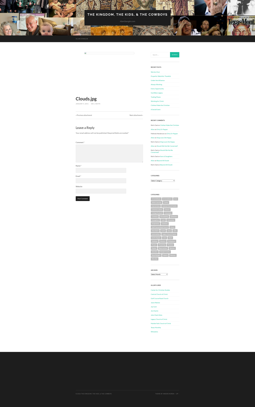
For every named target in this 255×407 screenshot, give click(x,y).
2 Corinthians (167, 199)
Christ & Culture (157, 209)
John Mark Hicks (156, 315)
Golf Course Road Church (160, 227)
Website (79, 186)
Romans (172, 248)
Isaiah (163, 230)
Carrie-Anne (156, 206)
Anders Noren (168, 394)
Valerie (165, 255)
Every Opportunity (157, 89)
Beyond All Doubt (163, 160)
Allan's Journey (156, 202)
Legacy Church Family (169, 234)
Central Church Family (169, 206)
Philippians (171, 241)
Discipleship (164, 216)
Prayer (154, 245)
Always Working (156, 84)
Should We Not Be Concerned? (167, 146)
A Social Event (155, 109)
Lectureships (156, 234)
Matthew (154, 241)
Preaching (162, 245)
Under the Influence (158, 80)
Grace (172, 227)
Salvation (155, 252)
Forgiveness (155, 223)
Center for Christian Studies (160, 290)
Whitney (173, 255)
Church (167, 209)
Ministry (162, 241)
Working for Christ (157, 101)
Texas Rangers (156, 255)
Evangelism (155, 220)
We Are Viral (155, 72)
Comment (80, 142)
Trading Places (156, 97)
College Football (157, 213)
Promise (170, 245)
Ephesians (174, 216)
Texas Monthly (156, 327)
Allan (152, 129)
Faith (163, 220)
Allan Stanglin (82, 39)
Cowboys (155, 216)
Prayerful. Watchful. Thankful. (161, 76)
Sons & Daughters (166, 156)
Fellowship (170, 220)
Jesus (169, 230)
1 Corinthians (156, 199)
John (175, 230)
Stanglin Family (165, 252)
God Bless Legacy (157, 93)
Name (78, 166)
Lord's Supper (156, 238)
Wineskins (154, 332)
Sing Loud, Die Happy (164, 138)
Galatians (165, 223)
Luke (164, 238)
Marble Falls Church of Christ (161, 323)
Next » (136, 115)
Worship (154, 259)
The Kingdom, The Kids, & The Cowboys (127, 14)
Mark (170, 238)
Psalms (154, 248)
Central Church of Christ (159, 294)
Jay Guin (154, 307)
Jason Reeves (155, 303)
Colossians (168, 213)
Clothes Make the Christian (160, 105)
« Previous (84, 115)
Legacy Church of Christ (159, 319)
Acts (175, 199)
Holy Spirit (155, 230)
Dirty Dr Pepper (162, 129)
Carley (166, 202)
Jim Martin (154, 311)
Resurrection (163, 248)
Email (78, 176)
